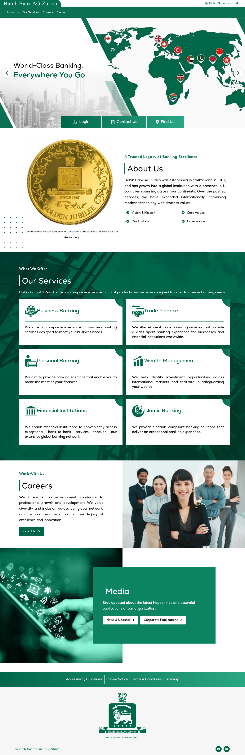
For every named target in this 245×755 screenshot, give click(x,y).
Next (238, 73)
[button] (81, 122)
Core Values (196, 212)
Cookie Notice (117, 679)
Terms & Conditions (147, 679)
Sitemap (172, 679)
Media (61, 12)
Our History (140, 221)
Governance (196, 221)
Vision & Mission (144, 212)
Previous (6, 73)
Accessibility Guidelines (84, 679)
